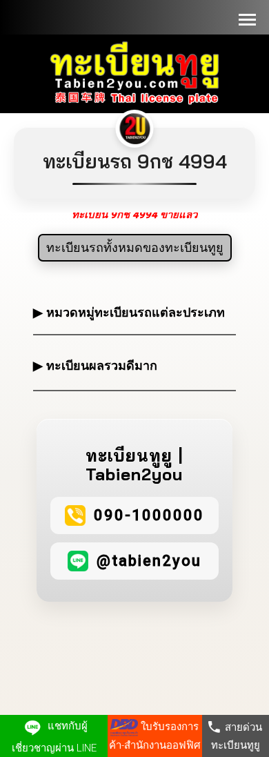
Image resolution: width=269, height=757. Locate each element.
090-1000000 (149, 515)
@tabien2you (149, 560)
